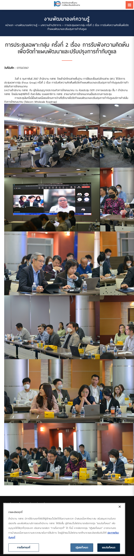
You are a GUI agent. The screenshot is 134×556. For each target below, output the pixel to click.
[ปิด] (120, 507)
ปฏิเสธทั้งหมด (82, 547)
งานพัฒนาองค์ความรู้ (26, 25)
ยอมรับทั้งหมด (108, 547)
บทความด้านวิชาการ (51, 25)
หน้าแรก (9, 25)
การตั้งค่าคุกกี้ (23, 547)
